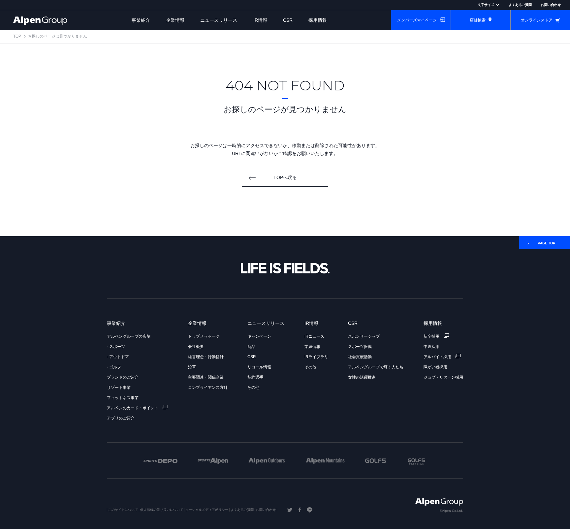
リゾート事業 (119, 387)
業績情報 (312, 346)
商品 (251, 346)
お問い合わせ (551, 5)
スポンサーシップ (364, 336)
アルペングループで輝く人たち (375, 367)
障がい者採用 (435, 367)
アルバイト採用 (438, 357)
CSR (288, 20)
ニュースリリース (218, 20)
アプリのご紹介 (121, 418)
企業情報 (175, 20)
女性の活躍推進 (362, 377)
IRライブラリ (316, 357)
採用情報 (317, 20)
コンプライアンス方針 (208, 387)
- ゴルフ (114, 367)
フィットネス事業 (123, 397)
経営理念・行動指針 (206, 357)
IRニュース (314, 336)
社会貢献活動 (360, 357)
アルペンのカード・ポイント (133, 408)
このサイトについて (123, 510)
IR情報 (260, 20)
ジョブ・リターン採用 (443, 377)
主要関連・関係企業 (206, 377)
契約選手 (255, 377)
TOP (17, 36)
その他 (253, 387)
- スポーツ (116, 346)
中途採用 (431, 346)
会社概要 (196, 346)
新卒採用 (432, 336)
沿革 (192, 367)
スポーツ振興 (360, 346)
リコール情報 (259, 367)
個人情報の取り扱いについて (161, 510)
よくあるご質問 (520, 5)
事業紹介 (141, 20)
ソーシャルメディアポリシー (206, 510)
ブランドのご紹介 (123, 377)
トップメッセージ (204, 336)
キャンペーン (259, 336)
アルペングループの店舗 (128, 336)
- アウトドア (118, 357)
